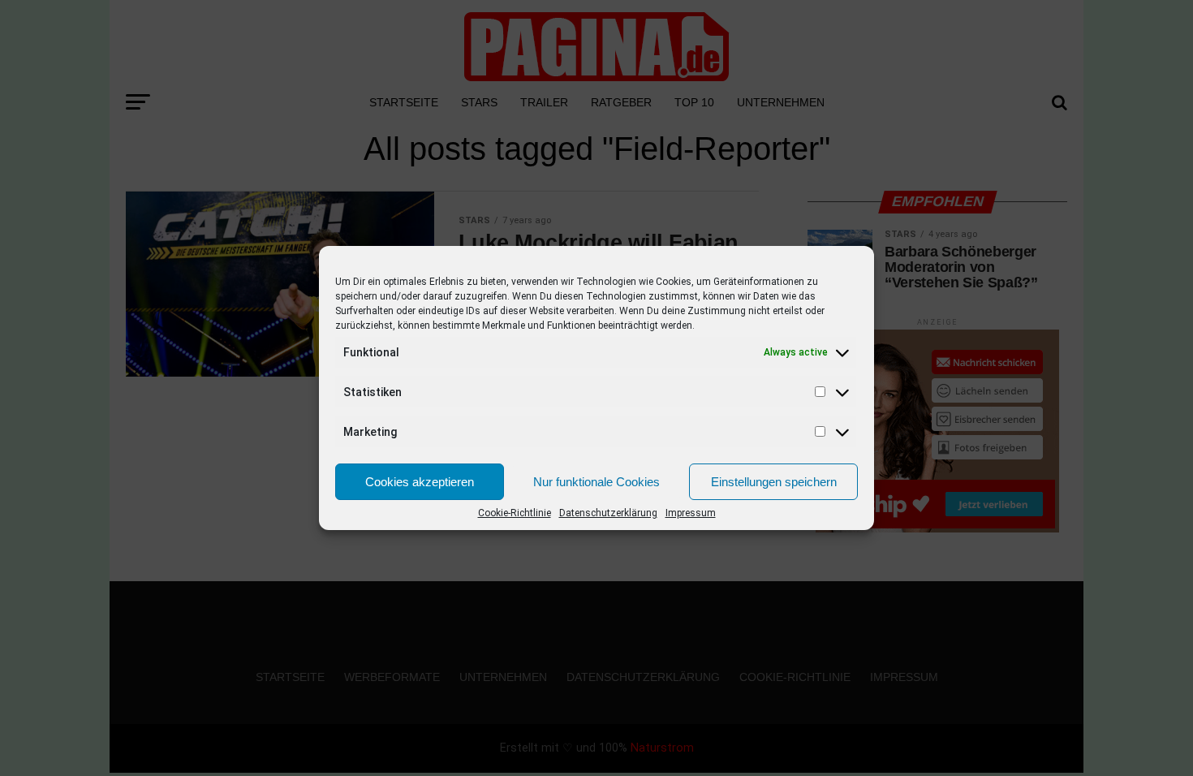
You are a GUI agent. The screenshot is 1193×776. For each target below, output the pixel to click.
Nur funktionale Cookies (596, 482)
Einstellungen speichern (774, 482)
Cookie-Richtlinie (514, 513)
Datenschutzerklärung (608, 513)
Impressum (690, 513)
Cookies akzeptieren (419, 482)
